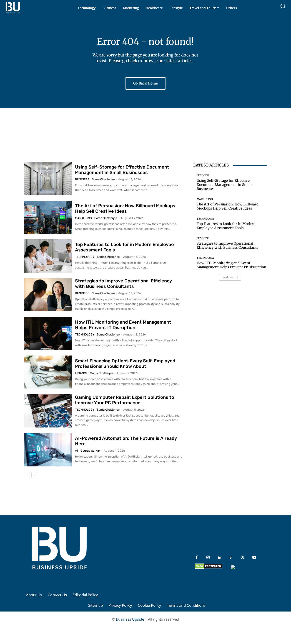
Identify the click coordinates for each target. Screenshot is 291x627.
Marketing (83, 218)
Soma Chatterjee (103, 179)
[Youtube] (254, 557)
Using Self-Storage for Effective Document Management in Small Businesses (122, 169)
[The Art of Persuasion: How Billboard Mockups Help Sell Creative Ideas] (48, 217)
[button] (283, 6)
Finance (81, 373)
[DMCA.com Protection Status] (208, 568)
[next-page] (34, 475)
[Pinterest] (231, 557)
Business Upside (130, 619)
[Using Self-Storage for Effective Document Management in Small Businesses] (48, 178)
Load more (228, 277)
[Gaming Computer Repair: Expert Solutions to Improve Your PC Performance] (48, 410)
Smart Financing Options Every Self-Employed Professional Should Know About (125, 363)
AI (76, 450)
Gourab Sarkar (90, 450)
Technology (84, 256)
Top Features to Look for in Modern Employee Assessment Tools (226, 226)
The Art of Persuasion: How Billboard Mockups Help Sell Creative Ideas (125, 208)
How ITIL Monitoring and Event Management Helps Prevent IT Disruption (123, 324)
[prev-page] (27, 475)
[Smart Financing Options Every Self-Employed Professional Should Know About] (48, 372)
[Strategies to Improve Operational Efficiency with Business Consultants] (48, 294)
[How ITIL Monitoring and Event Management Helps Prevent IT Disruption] (48, 333)
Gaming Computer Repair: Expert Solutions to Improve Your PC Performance (124, 399)
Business (82, 179)
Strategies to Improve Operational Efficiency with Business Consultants (123, 283)
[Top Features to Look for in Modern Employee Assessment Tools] (48, 256)
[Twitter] (242, 557)
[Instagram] (208, 557)
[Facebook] (196, 557)
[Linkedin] (219, 557)
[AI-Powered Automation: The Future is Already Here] (48, 449)
